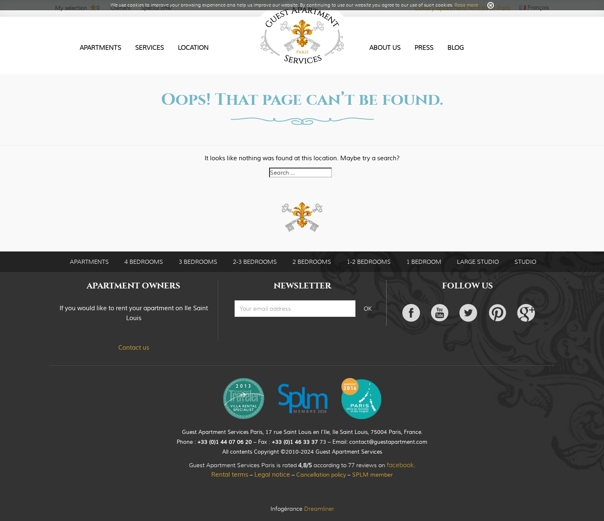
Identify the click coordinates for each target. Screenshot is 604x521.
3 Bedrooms (198, 261)
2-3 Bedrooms (255, 261)
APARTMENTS (89, 261)
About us (385, 47)
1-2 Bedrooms (369, 261)
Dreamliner (319, 508)
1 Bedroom (423, 261)
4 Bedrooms (143, 261)
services (149, 47)
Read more (466, 5)
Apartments (100, 47)
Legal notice (272, 475)
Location (193, 47)
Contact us (133, 348)
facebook (400, 465)
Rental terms (229, 475)
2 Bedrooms (312, 261)
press (424, 47)
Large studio (478, 261)
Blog (455, 47)
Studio (525, 261)
